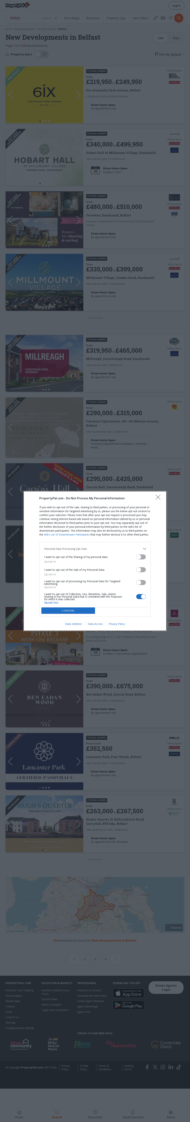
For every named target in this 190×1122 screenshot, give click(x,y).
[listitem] (95, 549)
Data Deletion (73, 624)
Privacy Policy (117, 624)
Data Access (95, 624)
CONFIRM (68, 610)
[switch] (141, 556)
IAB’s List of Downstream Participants (67, 534)
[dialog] (95, 561)
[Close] (159, 498)
